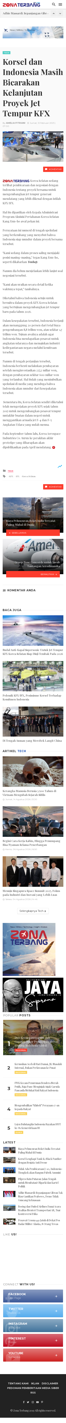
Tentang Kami (18, 1383)
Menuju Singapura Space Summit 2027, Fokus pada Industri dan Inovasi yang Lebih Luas (31, 892)
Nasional (21, 1072)
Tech (6, 53)
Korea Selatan (29, 476)
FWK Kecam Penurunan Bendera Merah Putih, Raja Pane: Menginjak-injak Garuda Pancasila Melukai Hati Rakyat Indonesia (37, 1086)
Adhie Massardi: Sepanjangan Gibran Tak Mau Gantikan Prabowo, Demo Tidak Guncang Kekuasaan (40, 1196)
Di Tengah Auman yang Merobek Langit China (32, 740)
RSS (33, 1392)
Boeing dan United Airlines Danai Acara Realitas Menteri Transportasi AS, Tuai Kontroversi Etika (39, 1210)
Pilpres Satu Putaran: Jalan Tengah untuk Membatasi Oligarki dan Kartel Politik (38, 1182)
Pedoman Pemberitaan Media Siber (33, 1388)
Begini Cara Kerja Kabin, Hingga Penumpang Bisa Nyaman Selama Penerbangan (31, 843)
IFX (17, 476)
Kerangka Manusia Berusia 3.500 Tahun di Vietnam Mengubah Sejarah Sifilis (29, 793)
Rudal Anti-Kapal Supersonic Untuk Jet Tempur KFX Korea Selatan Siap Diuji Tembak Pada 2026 (33, 652)
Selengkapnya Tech (31, 911)
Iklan (35, 1383)
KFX (11, 476)
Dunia (19, 1132)
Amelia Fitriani (15, 123)
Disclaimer (50, 1383)
